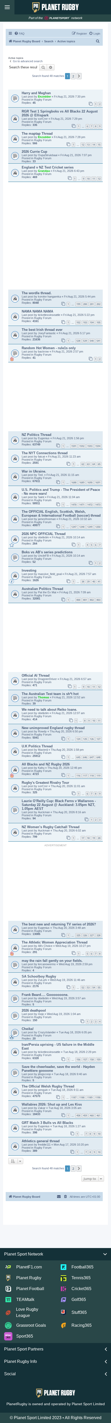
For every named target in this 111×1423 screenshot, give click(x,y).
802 (92, 600)
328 (98, 935)
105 (98, 322)
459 (85, 1115)
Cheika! (28, 1029)
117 (85, 775)
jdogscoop (45, 1074)
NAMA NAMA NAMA (37, 311)
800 (78, 600)
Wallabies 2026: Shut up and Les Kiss (52, 1104)
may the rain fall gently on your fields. (52, 961)
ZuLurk (43, 979)
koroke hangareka (50, 296)
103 (85, 322)
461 (98, 1115)
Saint (41, 497)
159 (98, 1059)
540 (92, 340)
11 (93, 178)
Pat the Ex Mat (47, 592)
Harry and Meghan (36, 93)
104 (92, 322)
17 (83, 838)
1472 (89, 504)
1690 (89, 482)
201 (92, 304)
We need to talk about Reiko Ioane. (49, 710)
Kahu (41, 767)
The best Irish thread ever (42, 330)
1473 (97, 504)
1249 (89, 527)
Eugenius (44, 438)
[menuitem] (19, 33)
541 (98, 340)
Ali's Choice (45, 945)
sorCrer (43, 118)
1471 (81, 504)
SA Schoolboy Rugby (39, 976)
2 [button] (73, 76)
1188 (81, 1097)
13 (88, 144)
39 (88, 581)
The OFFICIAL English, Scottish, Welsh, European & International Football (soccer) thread (61, 513)
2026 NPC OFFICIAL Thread (44, 534)
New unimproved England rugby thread (53, 728)
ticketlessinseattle (49, 314)
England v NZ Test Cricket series (48, 167)
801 (85, 600)
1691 (97, 482)
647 (92, 757)
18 (88, 838)
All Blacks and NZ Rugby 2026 (46, 764)
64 (93, 464)
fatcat (42, 456)
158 (92, 1059)
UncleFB (44, 555)
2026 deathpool (34, 1010)
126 (92, 739)
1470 (73, 504)
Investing (29, 570)
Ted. (41, 474)
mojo (41, 1014)
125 (85, 739)
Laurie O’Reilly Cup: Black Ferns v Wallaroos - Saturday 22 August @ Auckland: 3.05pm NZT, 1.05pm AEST (59, 805)
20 (99, 838)
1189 (89, 1097)
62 (83, 464)
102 (78, 322)
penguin (43, 1089)
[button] (79, 76)
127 (98, 739)
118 (92, 775)
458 (78, 1115)
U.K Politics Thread (37, 746)
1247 (73, 527)
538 (78, 340)
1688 (73, 482)
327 (92, 935)
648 (98, 757)
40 (93, 581)
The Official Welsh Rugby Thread (48, 1086)
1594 (97, 446)
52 (83, 987)
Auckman (44, 812)
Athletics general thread (41, 1141)
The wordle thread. (37, 293)
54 (93, 987)
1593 (89, 446)
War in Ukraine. (34, 471)
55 (99, 987)
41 (99, 581)
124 (78, 739)
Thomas (44, 697)
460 (92, 1115)
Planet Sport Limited (88, 1404)
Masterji (43, 749)
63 (88, 464)
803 (98, 600)
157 (85, 1059)
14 (93, 144)
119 (98, 775)
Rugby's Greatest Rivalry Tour (45, 783)
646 (85, 757)
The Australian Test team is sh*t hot (50, 694)
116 (78, 775)
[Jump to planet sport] (57, 18)
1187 (73, 1097)
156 (78, 1059)
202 (98, 304)
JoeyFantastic (47, 333)
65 (99, 464)
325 (78, 935)
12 (83, 144)
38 (83, 581)
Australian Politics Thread (42, 589)
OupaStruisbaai (48, 155)
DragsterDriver (48, 679)
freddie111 (44, 1144)
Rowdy (42, 731)
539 (85, 340)
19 (93, 838)
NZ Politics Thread (36, 435)
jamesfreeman (47, 519)
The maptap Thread (37, 133)
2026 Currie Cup (34, 152)
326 (85, 935)
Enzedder (45, 96)
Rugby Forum (42, 99)
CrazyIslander (47, 1032)
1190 (97, 1097)
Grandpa (44, 170)
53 (88, 987)
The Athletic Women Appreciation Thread (55, 942)
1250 (97, 527)
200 (85, 304)
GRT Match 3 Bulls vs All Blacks (47, 1123)
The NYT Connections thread (45, 453)
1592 (81, 446)
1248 (81, 527)
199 (78, 304)
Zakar (42, 1107)
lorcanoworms (47, 964)
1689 (81, 482)
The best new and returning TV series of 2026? (59, 924)
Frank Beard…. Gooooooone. (45, 995)
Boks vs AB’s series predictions (47, 552)
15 (99, 144)
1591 (73, 446)
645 (78, 757)
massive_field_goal (50, 573)
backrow (44, 351)
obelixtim (44, 537)
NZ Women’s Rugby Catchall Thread (51, 827)
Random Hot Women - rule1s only (49, 348)
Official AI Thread (36, 675)
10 (88, 178)
